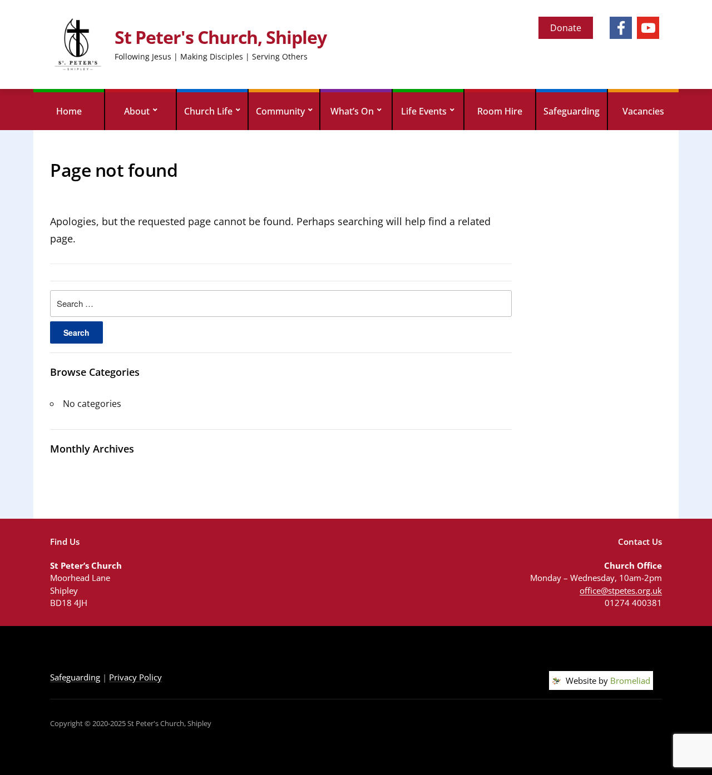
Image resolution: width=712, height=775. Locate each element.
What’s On (352, 111)
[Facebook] (621, 28)
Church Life (208, 111)
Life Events (424, 111)
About (137, 111)
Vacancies (643, 111)
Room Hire (499, 111)
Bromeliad (630, 680)
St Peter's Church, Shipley (221, 37)
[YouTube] (648, 28)
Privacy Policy (135, 677)
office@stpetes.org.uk (621, 590)
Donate (565, 28)
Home (69, 111)
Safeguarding (571, 111)
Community (280, 111)
